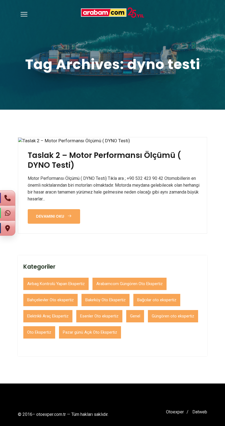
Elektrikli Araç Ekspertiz (48, 316)
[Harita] (7, 228)
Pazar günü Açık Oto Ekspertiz (90, 332)
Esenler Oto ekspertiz (99, 316)
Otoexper (175, 411)
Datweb (199, 411)
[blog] (74, 140)
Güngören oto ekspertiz (173, 316)
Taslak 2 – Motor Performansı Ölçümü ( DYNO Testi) (104, 160)
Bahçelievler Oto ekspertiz (50, 299)
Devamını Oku (50, 216)
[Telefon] (7, 198)
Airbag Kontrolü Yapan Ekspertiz (56, 283)
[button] (23, 14)
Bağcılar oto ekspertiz (156, 299)
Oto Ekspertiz (39, 332)
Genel (135, 316)
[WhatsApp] (7, 213)
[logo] (112, 12)
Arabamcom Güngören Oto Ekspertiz (129, 283)
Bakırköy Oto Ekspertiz (105, 299)
